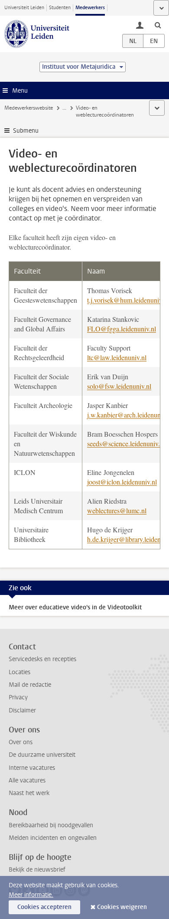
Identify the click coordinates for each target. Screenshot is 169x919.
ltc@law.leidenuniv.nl (116, 357)
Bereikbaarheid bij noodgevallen (51, 825)
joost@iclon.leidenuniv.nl (122, 481)
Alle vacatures (27, 780)
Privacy (18, 697)
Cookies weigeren (122, 907)
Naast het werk (29, 793)
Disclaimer (22, 710)
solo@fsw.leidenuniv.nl (119, 386)
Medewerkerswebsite (28, 107)
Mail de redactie (30, 685)
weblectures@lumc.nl (116, 510)
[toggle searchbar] (158, 25)
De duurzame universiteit (42, 755)
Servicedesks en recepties (42, 659)
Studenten (60, 7)
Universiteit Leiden (24, 7)
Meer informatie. (31, 895)
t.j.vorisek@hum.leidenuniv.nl (128, 299)
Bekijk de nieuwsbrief (37, 870)
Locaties (19, 672)
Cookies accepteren (44, 907)
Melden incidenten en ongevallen (53, 838)
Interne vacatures (32, 768)
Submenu (26, 131)
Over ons (20, 742)
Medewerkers (90, 7)
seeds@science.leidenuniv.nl (126, 443)
